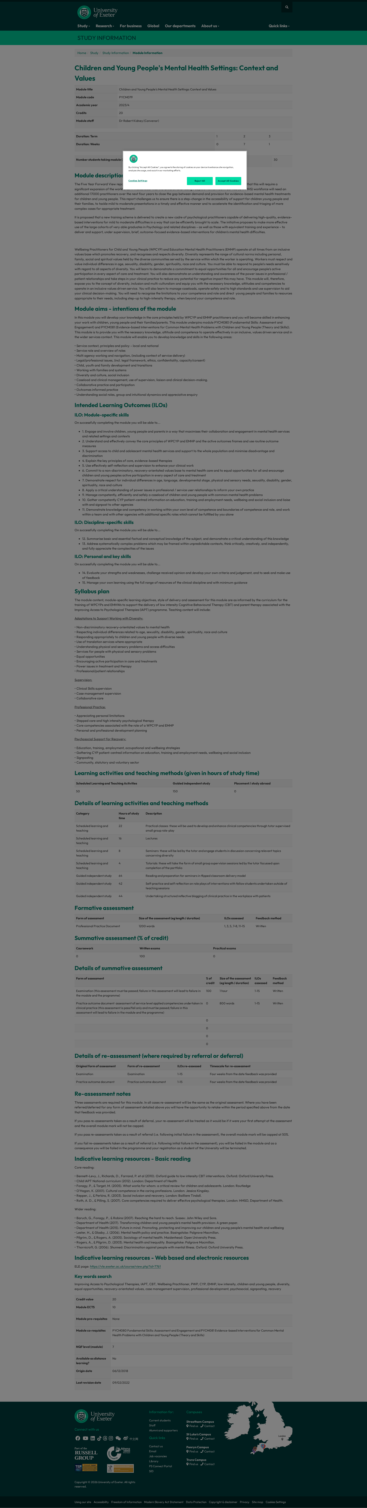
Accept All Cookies (228, 180)
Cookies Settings (137, 180)
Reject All (200, 180)
